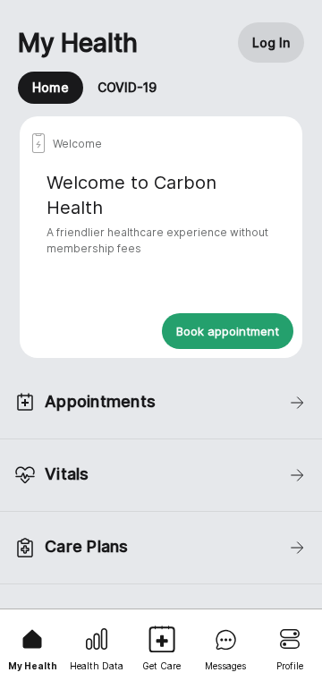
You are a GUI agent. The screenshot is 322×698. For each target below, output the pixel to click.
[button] (271, 42)
